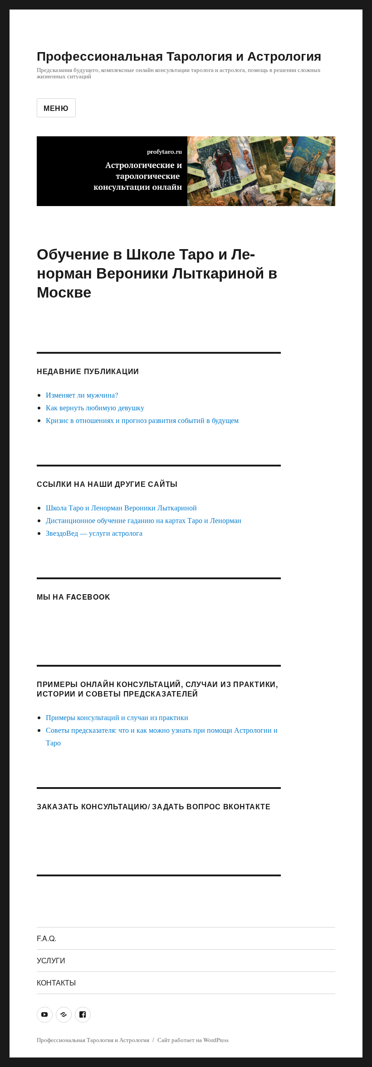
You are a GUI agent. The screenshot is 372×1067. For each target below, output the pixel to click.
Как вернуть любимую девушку (95, 407)
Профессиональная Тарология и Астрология (179, 55)
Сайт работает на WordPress (193, 1040)
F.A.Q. (46, 938)
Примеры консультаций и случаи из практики (117, 717)
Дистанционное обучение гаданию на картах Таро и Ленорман (143, 520)
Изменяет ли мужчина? (82, 394)
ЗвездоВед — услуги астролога (94, 533)
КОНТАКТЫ (56, 982)
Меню (56, 108)
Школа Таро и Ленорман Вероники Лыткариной (121, 507)
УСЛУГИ (51, 960)
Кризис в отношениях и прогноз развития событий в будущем (142, 420)
